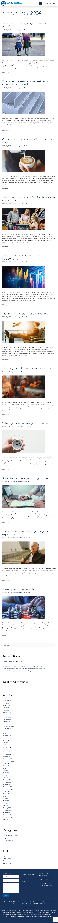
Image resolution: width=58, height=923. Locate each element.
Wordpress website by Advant (29, 919)
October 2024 (7, 738)
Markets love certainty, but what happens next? (23, 257)
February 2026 (7, 714)
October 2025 (7, 724)
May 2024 (6, 742)
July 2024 (6, 740)
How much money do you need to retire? (24, 25)
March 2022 (6, 803)
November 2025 (8, 721)
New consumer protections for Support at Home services (21, 664)
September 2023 (8, 761)
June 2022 (6, 796)
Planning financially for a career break (26, 313)
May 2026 (6, 707)
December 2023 (8, 754)
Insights (6, 72)
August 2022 (7, 791)
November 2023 (8, 756)
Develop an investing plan (19, 589)
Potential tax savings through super (25, 478)
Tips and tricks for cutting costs (13, 661)
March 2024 (7, 747)
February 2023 (7, 777)
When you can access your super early (27, 423)
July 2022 (6, 794)
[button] (40, 3)
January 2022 (7, 808)
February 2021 (7, 819)
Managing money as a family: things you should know (28, 199)
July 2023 (6, 766)
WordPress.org (8, 863)
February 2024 (7, 749)
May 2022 (6, 798)
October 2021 (7, 815)
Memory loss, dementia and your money (28, 368)
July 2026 (6, 703)
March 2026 (6, 712)
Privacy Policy (25, 881)
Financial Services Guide (28, 874)
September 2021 (8, 817)
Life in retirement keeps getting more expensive (27, 533)
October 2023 (7, 759)
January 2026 (7, 717)
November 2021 (8, 812)
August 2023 (7, 763)
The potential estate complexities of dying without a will (25, 83)
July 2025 (6, 731)
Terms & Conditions (27, 878)
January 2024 (7, 752)
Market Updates (8, 840)
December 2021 (8, 810)
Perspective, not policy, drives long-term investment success (22, 666)
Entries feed (7, 858)
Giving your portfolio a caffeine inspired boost (27, 141)
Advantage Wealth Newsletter (12, 835)
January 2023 (7, 780)
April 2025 (6, 733)
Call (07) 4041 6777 (44, 873)
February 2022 (7, 805)
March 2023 (6, 775)
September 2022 (8, 789)
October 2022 (7, 787)
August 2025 (7, 728)
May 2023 (6, 770)
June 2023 (6, 768)
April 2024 (6, 745)
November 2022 (8, 784)
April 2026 (6, 710)
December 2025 (8, 719)
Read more (38, 68)
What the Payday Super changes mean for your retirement (21, 671)
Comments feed (8, 861)
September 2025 (8, 726)
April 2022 (6, 801)
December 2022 (8, 782)
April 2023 (6, 773)
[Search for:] (29, 645)
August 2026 (7, 700)
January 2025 (7, 735)
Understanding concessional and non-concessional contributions (24, 668)
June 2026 (6, 705)
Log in (5, 856)
